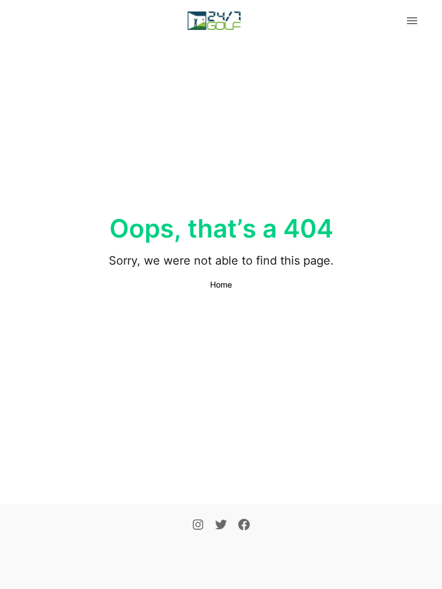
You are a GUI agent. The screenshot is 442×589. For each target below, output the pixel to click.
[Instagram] (198, 526)
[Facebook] (244, 526)
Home (221, 284)
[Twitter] (221, 526)
